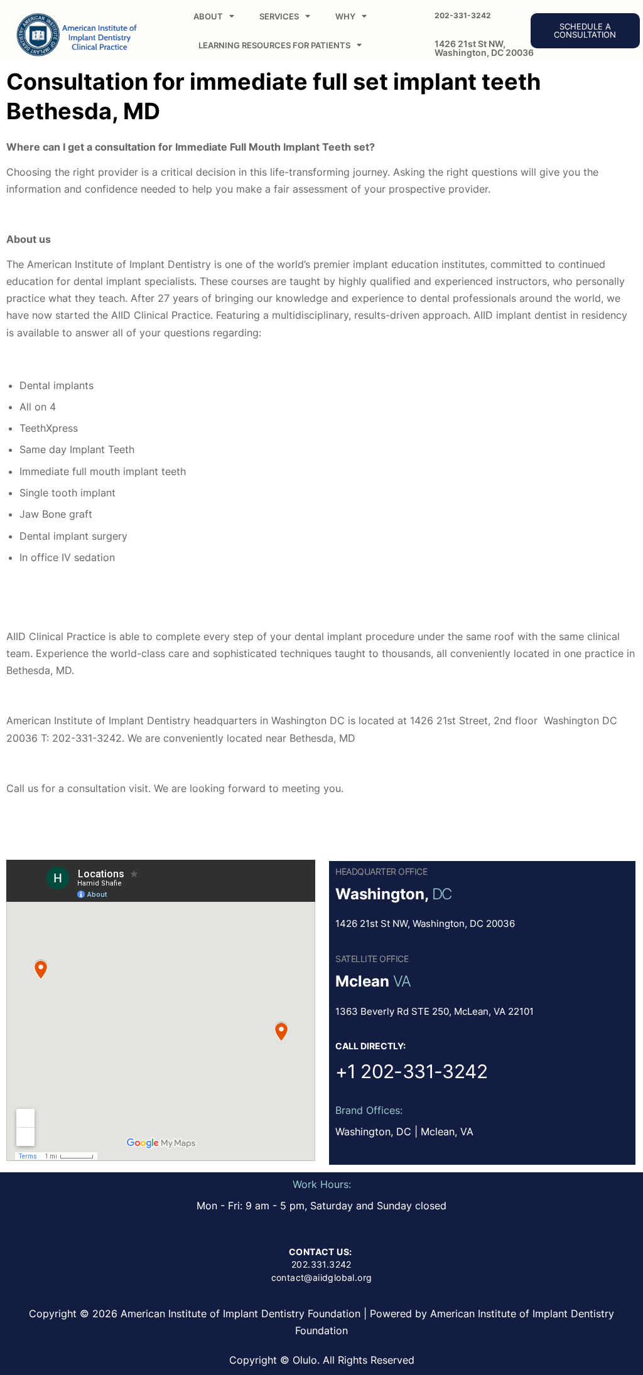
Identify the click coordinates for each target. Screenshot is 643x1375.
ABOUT (208, 16)
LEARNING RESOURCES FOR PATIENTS (274, 45)
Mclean (362, 981)
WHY (345, 16)
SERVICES (279, 16)
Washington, (381, 894)
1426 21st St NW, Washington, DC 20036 (484, 48)
